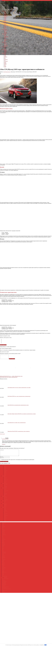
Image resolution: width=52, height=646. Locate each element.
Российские (4, 46)
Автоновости (4, 575)
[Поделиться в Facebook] (7, 367)
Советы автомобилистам (6, 588)
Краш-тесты (4, 584)
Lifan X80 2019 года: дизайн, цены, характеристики (17, 422)
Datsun (3, 533)
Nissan (5, 13)
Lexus (5, 12)
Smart (5, 28)
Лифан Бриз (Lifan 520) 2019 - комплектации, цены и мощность (19, 431)
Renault (5, 50)
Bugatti (5, 52)
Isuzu (5, 20)
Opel (5, 26)
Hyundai (3, 544)
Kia (2, 550)
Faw (4, 57)
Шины (3, 591)
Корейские (4, 42)
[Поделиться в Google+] (7, 375)
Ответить (3, 444)
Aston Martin (4, 522)
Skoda (5, 34)
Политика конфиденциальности (7, 9)
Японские (3, 10)
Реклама (3, 8)
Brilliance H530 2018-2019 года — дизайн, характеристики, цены (11, 376)
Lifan (5, 55)
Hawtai (5, 64)
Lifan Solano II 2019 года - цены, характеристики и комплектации (19, 396)
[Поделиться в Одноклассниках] (38, 367)
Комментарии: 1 (8, 71)
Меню (1, 0)
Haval (5, 62)
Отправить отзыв (12, 358)
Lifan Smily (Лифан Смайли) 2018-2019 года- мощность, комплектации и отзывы (22, 413)
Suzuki (5, 19)
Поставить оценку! (3, 344)
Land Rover (4, 552)
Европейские (4, 33)
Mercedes (5, 23)
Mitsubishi (5, 16)
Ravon (3, 563)
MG (4, 41)
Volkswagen (6, 25)
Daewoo (5, 44)
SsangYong (6, 45)
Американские (4, 29)
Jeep (2, 549)
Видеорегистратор (5, 578)
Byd (4, 58)
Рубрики (3, 0)
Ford (5, 31)
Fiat (4, 38)
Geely (3, 538)
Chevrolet (5, 30)
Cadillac (5, 577)
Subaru (5, 18)
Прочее (3, 585)
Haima (5, 63)
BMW (5, 22)
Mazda (5, 15)
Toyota (5, 11)
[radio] (27, 339)
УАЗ (2, 589)
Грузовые (3, 580)
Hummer (3, 543)
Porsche (5, 27)
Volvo (5, 35)
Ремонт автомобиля (5, 586)
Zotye (5, 66)
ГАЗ (4, 48)
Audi (5, 24)
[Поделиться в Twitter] (23, 375)
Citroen (5, 51)
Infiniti (5, 17)
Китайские (4, 53)
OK (45, 644)
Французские (4, 49)
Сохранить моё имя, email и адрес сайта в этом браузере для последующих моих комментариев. (17, 459)
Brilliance (5, 56)
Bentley (5, 40)
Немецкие (4, 21)
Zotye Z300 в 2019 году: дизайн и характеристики (8, 377)
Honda (5, 14)
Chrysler (3, 530)
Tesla (3, 570)
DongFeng (6, 59)
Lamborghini (6, 36)
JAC (5, 519)
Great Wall (6, 61)
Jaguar (5, 37)
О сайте (3, 7)
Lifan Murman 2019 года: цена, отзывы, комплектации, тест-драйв (19, 387)
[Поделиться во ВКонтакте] (23, 367)
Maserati (5, 39)
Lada (5, 47)
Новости (3, 6)
